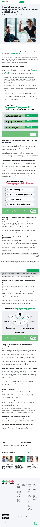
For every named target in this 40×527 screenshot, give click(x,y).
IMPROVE (19, 492)
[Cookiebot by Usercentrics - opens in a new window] (34, 256)
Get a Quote (21, 2)
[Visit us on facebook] (18, 517)
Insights (29, 480)
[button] (36, 2)
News (34, 482)
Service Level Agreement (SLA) (35, 497)
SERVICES (24, 485)
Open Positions (34, 491)
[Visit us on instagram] (24, 517)
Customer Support (34, 494)
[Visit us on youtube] (27, 517)
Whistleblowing (35, 499)
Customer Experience (30, 503)
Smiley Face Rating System (30, 496)
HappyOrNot (5, 2)
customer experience (14, 53)
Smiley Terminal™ (19, 489)
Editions (18, 499)
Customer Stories (29, 485)
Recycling (35, 524)
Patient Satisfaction (30, 506)
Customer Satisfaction (30, 491)
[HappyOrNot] (8, 484)
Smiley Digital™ (18, 487)
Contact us (34, 484)
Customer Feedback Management (30, 508)
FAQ (18, 503)
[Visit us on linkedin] (21, 517)
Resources (29, 486)
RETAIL (23, 482)
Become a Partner (34, 486)
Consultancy (35, 489)
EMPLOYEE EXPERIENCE (24, 487)
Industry (24, 480)
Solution (19, 480)
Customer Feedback (29, 494)
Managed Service (19, 495)
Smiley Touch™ (18, 485)
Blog (28, 482)
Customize (19, 270)
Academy (19, 497)
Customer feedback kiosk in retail (29, 500)
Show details (34, 266)
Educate (18, 496)
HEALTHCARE (24, 484)
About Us (35, 480)
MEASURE (19, 482)
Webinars (29, 489)
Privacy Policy (35, 523)
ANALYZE (19, 491)
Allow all (32, 270)
